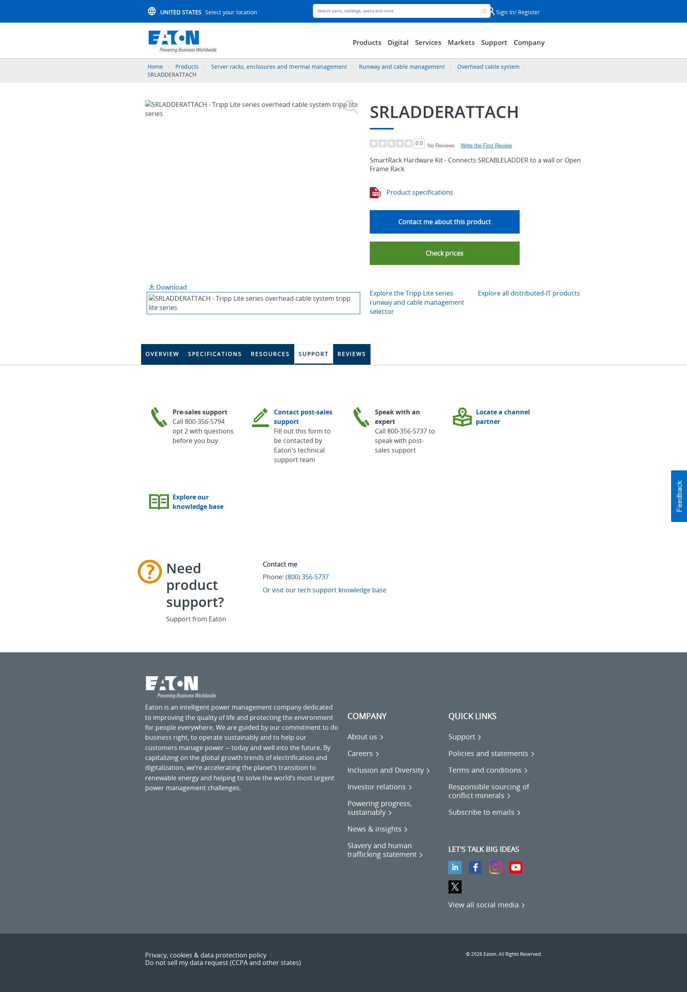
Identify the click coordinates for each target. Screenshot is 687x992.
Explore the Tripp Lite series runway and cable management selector (417, 302)
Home (155, 66)
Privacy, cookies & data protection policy (205, 955)
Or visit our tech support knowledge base (324, 590)
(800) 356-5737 (307, 576)
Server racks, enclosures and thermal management (279, 66)
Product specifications (419, 192)
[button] (445, 253)
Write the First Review (486, 146)
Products (187, 66)
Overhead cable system (488, 66)
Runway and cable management (402, 66)
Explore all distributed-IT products (529, 293)
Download (171, 287)
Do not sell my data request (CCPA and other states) (223, 962)
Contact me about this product (444, 221)
